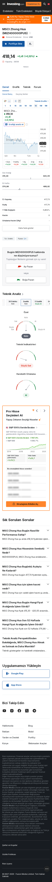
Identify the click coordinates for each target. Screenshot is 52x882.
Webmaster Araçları (37, 743)
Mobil (31, 731)
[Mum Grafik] (5, 101)
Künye (5, 743)
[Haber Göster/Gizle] (19, 101)
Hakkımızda (7, 725)
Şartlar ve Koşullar (9, 845)
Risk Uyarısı (7, 864)
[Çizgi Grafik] (9, 101)
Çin (25, 238)
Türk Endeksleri (24, 11)
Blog (30, 725)
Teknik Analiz (11, 294)
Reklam (5, 731)
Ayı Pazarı (28, 266)
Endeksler (8, 11)
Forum (37, 87)
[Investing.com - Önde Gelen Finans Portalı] (15, 4)
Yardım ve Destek (10, 737)
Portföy (31, 737)
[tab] (12, 302)
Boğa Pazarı (28, 280)
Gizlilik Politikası (9, 854)
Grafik (15, 87)
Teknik (26, 87)
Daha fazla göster (26, 228)
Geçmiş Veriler (22, 94)
